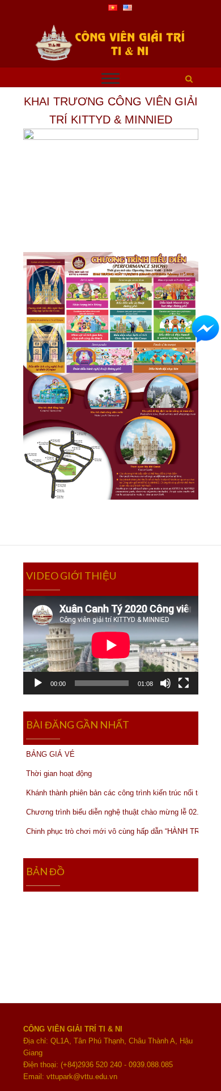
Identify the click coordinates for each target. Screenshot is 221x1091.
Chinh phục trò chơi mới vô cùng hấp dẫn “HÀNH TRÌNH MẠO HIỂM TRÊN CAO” (112, 831)
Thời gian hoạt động (59, 773)
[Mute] (165, 683)
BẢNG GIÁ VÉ (50, 754)
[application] (110, 645)
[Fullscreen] (183, 683)
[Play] (38, 683)
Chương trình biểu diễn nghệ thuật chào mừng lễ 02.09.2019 (112, 812)
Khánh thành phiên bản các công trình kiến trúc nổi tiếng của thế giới (112, 793)
